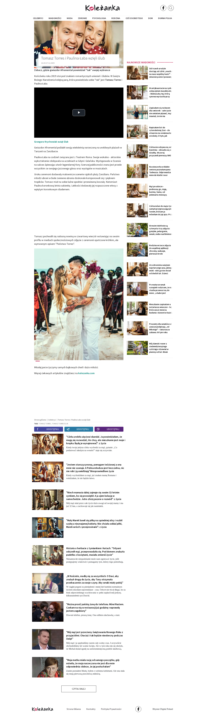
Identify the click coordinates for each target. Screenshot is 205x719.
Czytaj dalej (79, 688)
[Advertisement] (150, 40)
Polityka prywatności (111, 709)
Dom (150, 18)
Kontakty (90, 709)
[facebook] (163, 8)
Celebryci (38, 18)
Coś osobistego (134, 18)
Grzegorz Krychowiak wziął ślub (51, 141)
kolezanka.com (86, 373)
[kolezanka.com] (102, 7)
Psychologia (99, 18)
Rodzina (115, 18)
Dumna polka (165, 18)
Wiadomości (55, 18)
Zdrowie (82, 18)
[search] (171, 8)
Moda (70, 18)
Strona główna (74, 709)
